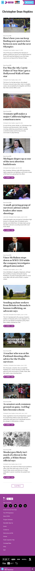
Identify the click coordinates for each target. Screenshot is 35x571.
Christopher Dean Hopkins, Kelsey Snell (12, 413)
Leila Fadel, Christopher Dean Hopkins (11, 217)
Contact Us (6, 529)
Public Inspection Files (8, 539)
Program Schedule (8, 519)
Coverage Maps (7, 543)
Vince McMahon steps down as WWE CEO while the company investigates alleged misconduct (16, 261)
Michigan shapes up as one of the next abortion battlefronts (17, 161)
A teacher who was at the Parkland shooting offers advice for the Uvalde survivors (16, 357)
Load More (17, 486)
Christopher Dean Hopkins (9, 50)
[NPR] (6, 559)
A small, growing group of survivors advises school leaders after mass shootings (16, 209)
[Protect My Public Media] (4, 563)
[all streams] (33, 569)
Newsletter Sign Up (8, 523)
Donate (30, 2)
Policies (5, 536)
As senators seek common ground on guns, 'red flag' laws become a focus (17, 407)
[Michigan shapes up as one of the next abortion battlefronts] (16, 145)
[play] (2, 569)
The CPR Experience (8, 512)
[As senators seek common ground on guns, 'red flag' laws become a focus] (16, 391)
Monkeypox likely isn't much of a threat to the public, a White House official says (15, 456)
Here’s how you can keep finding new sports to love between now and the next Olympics (17, 42)
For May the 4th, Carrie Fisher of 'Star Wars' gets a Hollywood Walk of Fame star (16, 72)
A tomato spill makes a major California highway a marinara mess (16, 116)
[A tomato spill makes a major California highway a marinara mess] (16, 100)
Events (5, 526)
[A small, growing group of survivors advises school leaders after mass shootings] (16, 192)
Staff (4, 550)
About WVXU (6, 516)
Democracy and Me (8, 533)
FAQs (4, 546)
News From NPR (7, 35)
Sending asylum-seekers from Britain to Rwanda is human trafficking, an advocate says (16, 306)
